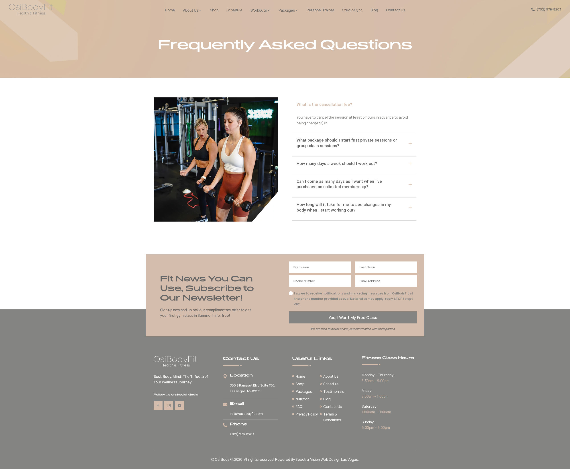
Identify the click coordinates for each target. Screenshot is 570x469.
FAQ (299, 406)
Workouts (258, 10)
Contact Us (395, 10)
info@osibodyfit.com (246, 413)
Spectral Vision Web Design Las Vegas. (327, 459)
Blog (374, 10)
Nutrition (302, 399)
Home (170, 10)
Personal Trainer (320, 10)
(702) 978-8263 (549, 9)
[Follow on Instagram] (168, 405)
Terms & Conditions (332, 417)
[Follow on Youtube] (179, 405)
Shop (214, 10)
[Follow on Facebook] (158, 405)
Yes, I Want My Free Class (353, 317)
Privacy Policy (307, 414)
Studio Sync (352, 10)
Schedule (234, 10)
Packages (287, 10)
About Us (190, 10)
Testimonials (333, 391)
